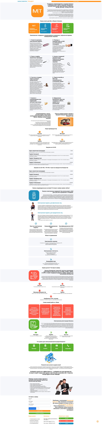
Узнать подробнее (32, 31)
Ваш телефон (31, 401)
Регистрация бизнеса (67, 29)
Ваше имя (30, 398)
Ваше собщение (31, 404)
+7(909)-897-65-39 (51, 423)
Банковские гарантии (55, 29)
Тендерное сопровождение (33, 29)
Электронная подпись (44, 29)
